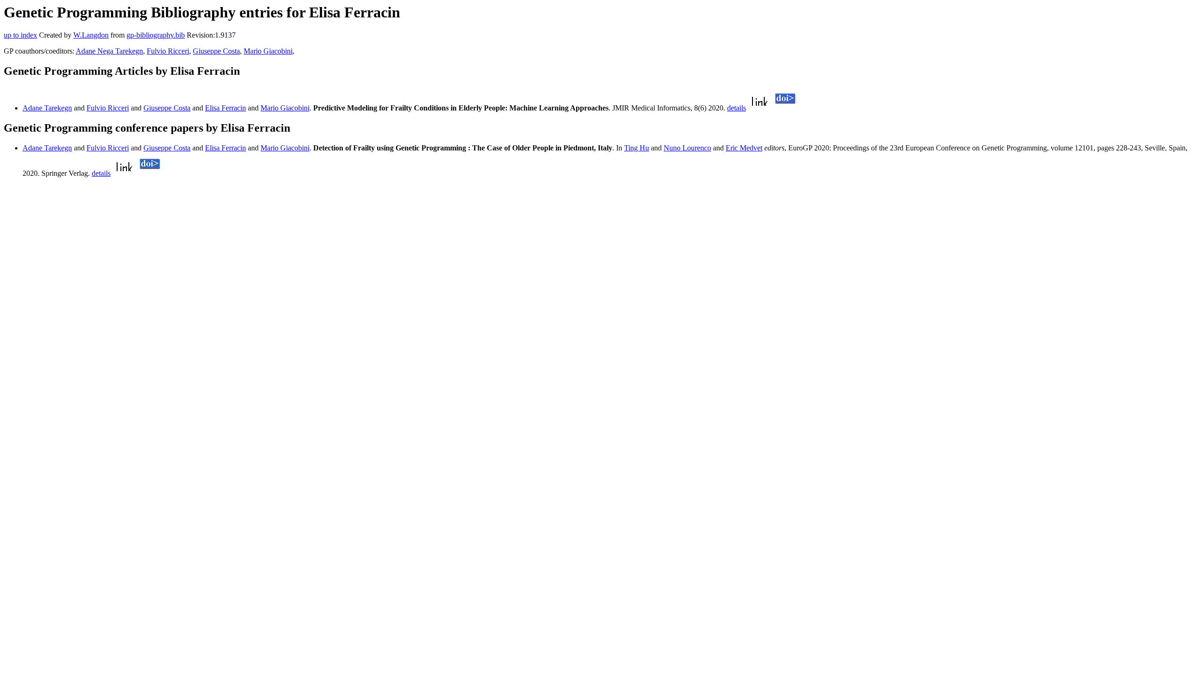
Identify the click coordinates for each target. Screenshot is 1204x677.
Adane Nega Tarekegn (109, 51)
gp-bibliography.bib (156, 35)
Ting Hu (636, 148)
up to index (20, 35)
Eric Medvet (744, 148)
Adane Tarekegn (47, 108)
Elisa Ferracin (225, 108)
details (736, 108)
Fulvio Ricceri (168, 51)
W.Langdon (91, 35)
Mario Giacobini (268, 51)
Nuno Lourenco (687, 148)
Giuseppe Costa (216, 51)
